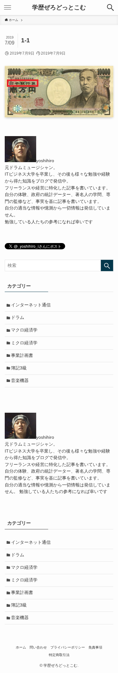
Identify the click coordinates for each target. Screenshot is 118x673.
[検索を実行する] (107, 265)
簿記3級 (19, 368)
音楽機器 (20, 380)
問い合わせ (38, 647)
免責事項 (95, 647)
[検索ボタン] (110, 7)
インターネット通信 (31, 305)
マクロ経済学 (24, 330)
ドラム (17, 317)
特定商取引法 (59, 655)
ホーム (21, 647)
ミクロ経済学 (24, 343)
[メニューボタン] (7, 7)
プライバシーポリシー (67, 647)
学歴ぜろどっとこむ (59, 8)
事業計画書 (22, 355)
